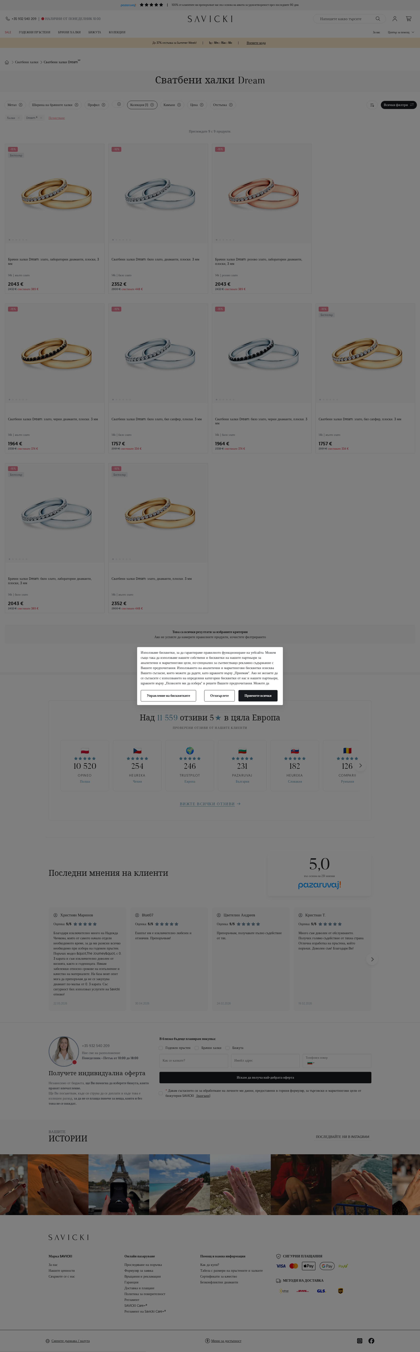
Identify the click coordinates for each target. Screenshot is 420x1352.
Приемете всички (258, 695)
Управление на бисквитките (168, 695)
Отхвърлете (219, 695)
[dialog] (210, 676)
